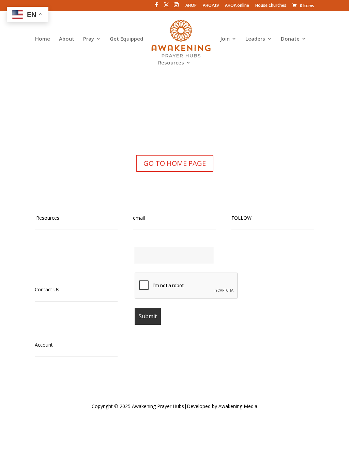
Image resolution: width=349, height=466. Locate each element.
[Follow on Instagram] (250, 250)
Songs (41, 273)
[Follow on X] (277, 250)
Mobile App (47, 249)
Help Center (48, 320)
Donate (290, 39)
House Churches (270, 5)
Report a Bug (49, 328)
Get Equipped (126, 39)
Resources (171, 63)
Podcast (44, 257)
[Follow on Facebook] (264, 250)
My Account (48, 384)
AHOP (191, 5)
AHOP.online (237, 5)
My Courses (48, 376)
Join (225, 39)
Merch (42, 265)
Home (42, 39)
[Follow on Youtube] (236, 250)
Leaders (255, 39)
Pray (88, 39)
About (66, 39)
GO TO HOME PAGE (174, 163)
